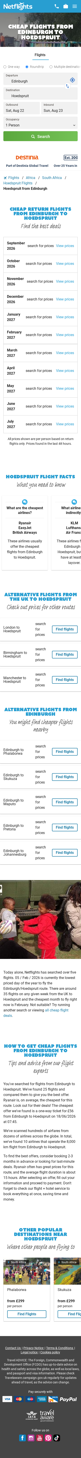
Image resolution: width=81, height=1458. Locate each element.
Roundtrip (37, 67)
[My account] (65, 6)
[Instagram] (31, 1438)
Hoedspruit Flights (18, 183)
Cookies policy (50, 1352)
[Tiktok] (56, 1438)
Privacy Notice (33, 1348)
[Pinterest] (48, 1438)
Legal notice (29, 1352)
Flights (13, 178)
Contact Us (13, 1348)
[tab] (40, 55)
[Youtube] (39, 1438)
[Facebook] (22, 1438)
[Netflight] (18, 6)
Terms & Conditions (60, 1348)
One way (14, 67)
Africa (31, 178)
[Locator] (72, 80)
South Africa (52, 178)
